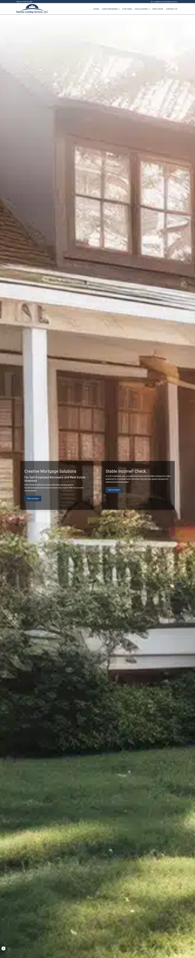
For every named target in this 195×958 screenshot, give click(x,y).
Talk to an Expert (33, 499)
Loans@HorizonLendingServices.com (164, 2)
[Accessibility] (3, 948)
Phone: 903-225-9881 (25, 2)
